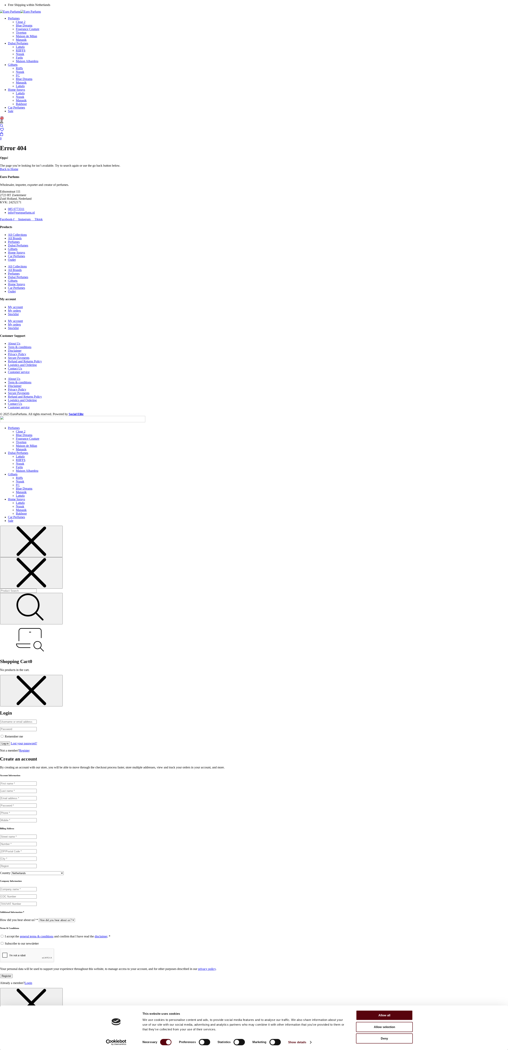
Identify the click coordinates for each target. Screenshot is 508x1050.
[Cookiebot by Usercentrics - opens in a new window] (116, 1042)
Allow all (384, 1015)
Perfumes (14, 242)
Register (24, 750)
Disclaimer (14, 350)
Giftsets (12, 249)
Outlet (12, 259)
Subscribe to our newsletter (21, 943)
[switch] (204, 1042)
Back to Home (9, 169)
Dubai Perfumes (18, 245)
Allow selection (384, 1027)
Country (5, 873)
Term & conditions (19, 347)
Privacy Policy (17, 354)
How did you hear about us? (19, 920)
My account (15, 307)
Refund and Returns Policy (25, 361)
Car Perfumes (16, 256)
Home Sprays (16, 252)
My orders (14, 310)
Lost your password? (24, 743)
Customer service (19, 372)
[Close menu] (31, 541)
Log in (5, 743)
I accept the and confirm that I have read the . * (57, 936)
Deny (384, 1038)
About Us (14, 343)
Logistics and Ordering (22, 365)
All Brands (15, 238)
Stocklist (13, 314)
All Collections (17, 234)
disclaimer (101, 936)
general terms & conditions (36, 936)
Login (28, 983)
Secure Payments (18, 357)
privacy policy (207, 969)
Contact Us (15, 368)
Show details (297, 1042)
